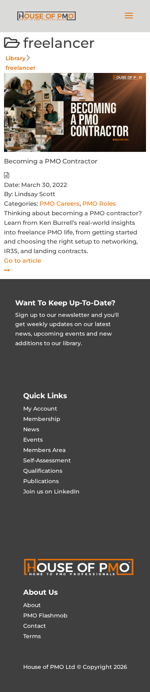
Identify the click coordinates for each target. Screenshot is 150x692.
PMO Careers (60, 203)
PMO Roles (99, 203)
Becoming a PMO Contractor (51, 161)
